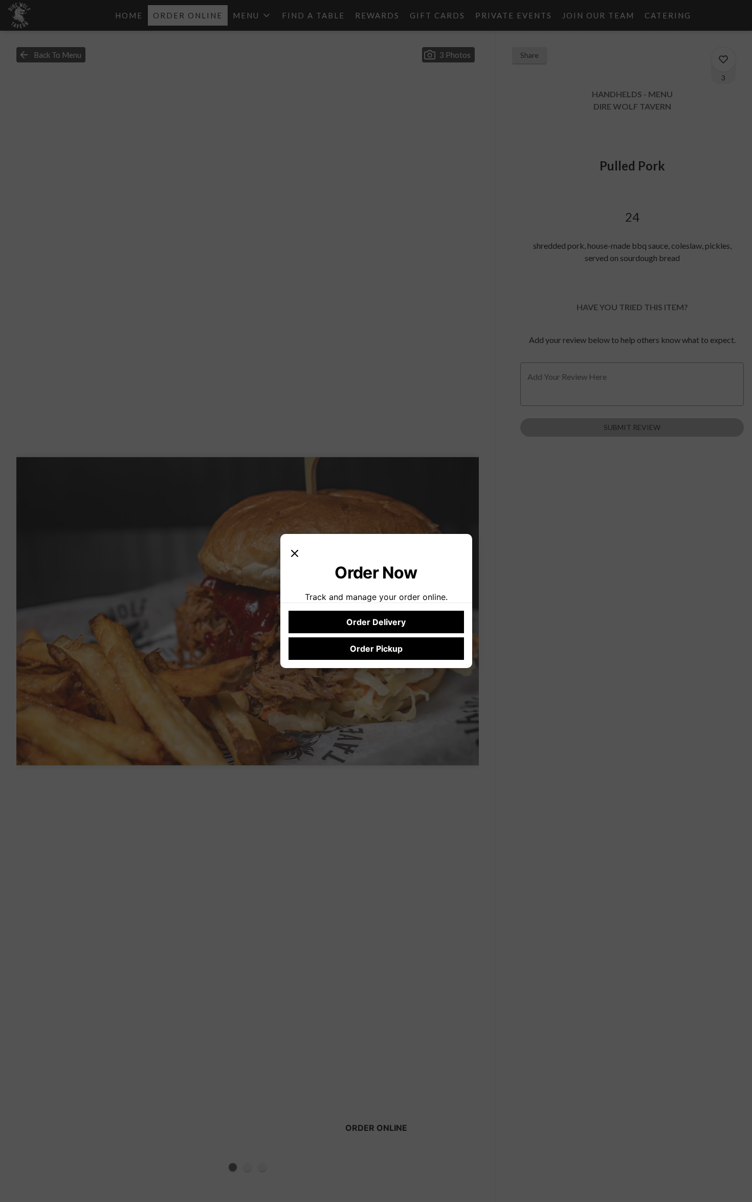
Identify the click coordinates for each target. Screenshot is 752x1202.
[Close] (294, 552)
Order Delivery (376, 622)
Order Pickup (376, 648)
